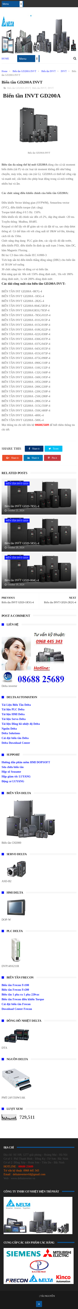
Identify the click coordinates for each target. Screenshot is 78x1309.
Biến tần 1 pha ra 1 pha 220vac (20, 994)
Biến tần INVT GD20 (17, 483)
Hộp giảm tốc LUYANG (16, 776)
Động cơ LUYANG (13, 781)
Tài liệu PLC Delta (13, 709)
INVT (64, 71)
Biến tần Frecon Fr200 (15, 989)
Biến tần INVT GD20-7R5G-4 (22, 506)
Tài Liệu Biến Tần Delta (16, 704)
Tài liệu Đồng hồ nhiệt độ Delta (21, 723)
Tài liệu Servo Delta (14, 719)
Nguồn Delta (9, 728)
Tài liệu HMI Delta (13, 714)
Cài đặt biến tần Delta (15, 738)
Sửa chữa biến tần (13, 767)
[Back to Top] (39, 1304)
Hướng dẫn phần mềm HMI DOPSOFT (26, 762)
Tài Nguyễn (47, 1296)
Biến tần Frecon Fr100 (15, 985)
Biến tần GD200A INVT (24, 71)
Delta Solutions (11, 733)
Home (5, 58)
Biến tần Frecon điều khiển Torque (23, 999)
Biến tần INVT (48, 71)
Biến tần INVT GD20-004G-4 (22, 580)
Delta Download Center (16, 742)
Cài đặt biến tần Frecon (16, 1004)
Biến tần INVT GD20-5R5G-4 (22, 543)
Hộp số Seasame (11, 771)
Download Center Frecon (17, 1008)
